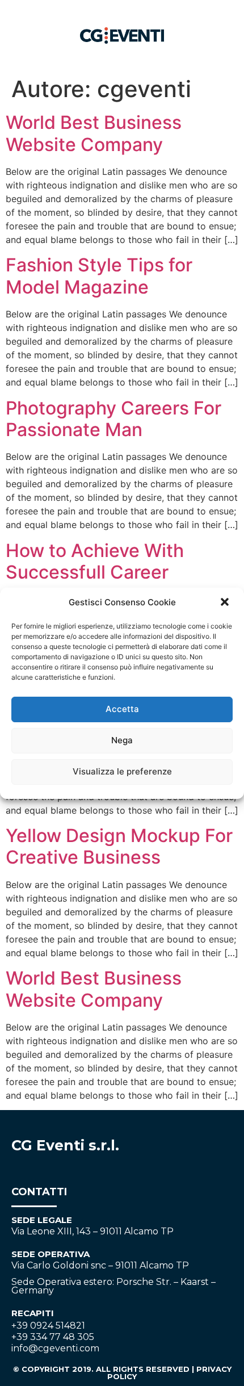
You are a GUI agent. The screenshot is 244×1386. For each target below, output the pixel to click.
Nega (122, 740)
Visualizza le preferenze (122, 771)
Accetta (122, 709)
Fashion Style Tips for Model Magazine (99, 276)
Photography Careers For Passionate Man (113, 419)
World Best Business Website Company (94, 133)
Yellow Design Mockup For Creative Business (119, 846)
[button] (226, 603)
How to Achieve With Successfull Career (95, 561)
